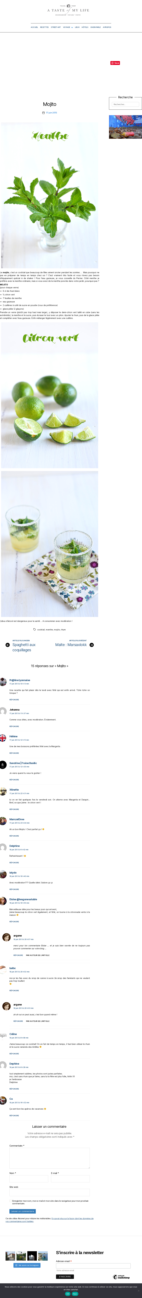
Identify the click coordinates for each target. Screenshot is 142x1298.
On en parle (95, 27)
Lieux (77, 27)
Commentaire (16, 1146)
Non (75, 1294)
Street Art (56, 27)
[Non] (138, 1290)
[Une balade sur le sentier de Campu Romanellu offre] (43, 1256)
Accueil (34, 27)
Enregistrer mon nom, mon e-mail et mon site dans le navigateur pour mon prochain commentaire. (50, 1202)
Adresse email (64, 1261)
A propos (107, 27)
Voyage (66, 27)
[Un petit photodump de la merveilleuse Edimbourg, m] (21, 1256)
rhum (63, 629)
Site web (13, 1187)
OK (67, 1294)
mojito (57, 629)
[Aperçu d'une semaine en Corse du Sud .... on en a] (32, 1256)
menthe (49, 629)
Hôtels (85, 27)
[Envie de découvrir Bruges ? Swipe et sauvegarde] (10, 1256)
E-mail (55, 1173)
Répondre (14, 700)
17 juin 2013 (51, 112)
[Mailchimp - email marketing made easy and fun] (121, 1279)
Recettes (44, 27)
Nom (12, 1173)
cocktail (41, 629)
